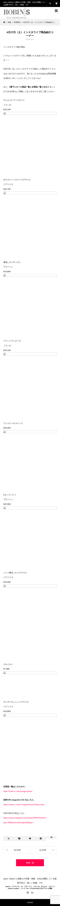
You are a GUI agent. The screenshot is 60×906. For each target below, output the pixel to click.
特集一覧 (30, 863)
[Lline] (30, 838)
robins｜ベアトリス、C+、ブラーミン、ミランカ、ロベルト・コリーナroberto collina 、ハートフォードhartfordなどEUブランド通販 (30, 887)
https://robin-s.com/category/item (17, 791)
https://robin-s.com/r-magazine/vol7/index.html (23, 804)
